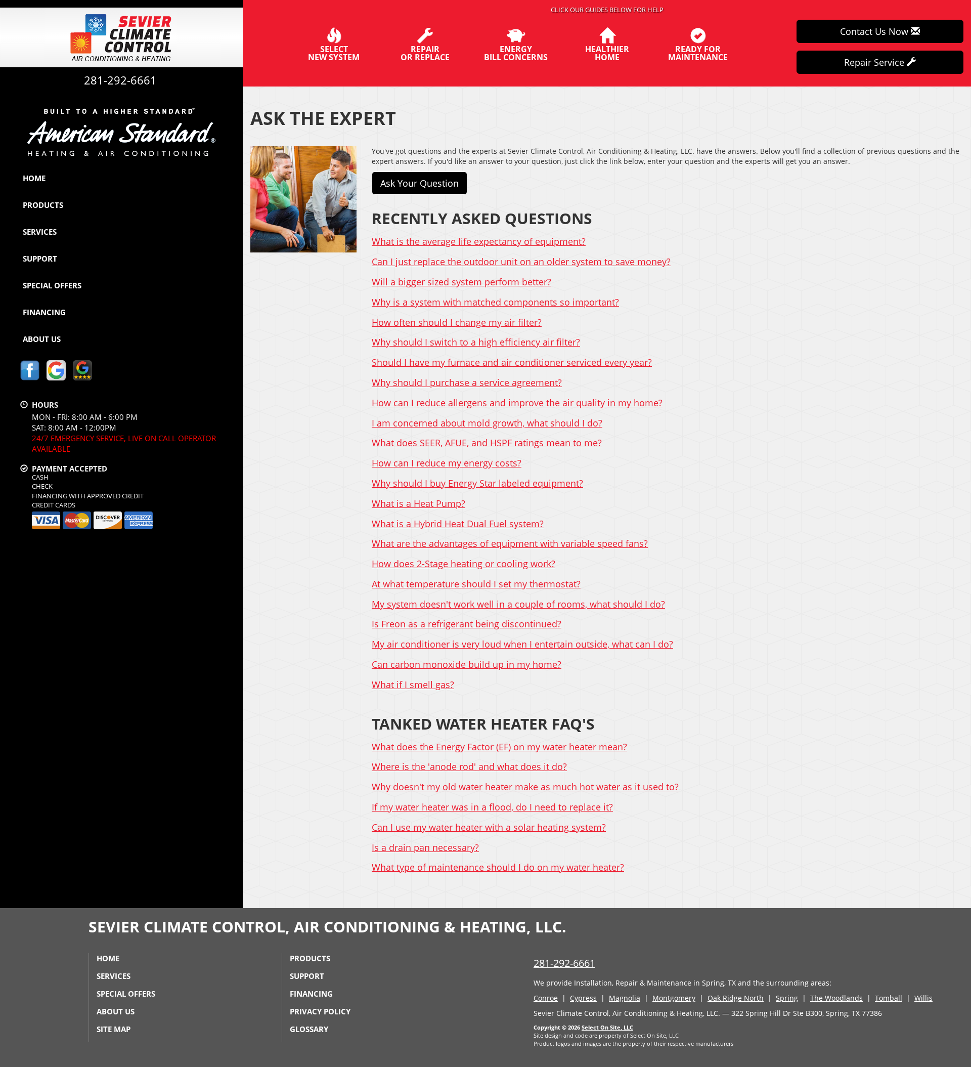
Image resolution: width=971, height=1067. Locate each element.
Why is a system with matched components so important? (495, 302)
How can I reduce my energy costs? (446, 463)
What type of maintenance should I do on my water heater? (498, 867)
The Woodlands (836, 998)
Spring (787, 998)
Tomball (888, 998)
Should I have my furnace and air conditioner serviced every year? (512, 362)
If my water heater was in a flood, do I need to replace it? (492, 807)
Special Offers (52, 285)
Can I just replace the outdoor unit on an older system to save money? (521, 261)
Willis (923, 998)
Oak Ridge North (736, 998)
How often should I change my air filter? (457, 322)
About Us (42, 339)
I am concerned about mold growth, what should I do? (487, 423)
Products (43, 205)
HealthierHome (607, 52)
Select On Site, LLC (607, 1027)
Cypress (583, 998)
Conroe (546, 998)
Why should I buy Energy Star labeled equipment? (477, 483)
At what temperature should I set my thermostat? (476, 584)
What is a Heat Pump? (418, 503)
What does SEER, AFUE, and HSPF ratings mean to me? (487, 443)
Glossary (309, 1029)
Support (40, 258)
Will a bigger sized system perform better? (461, 282)
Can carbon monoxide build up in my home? (466, 664)
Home (34, 178)
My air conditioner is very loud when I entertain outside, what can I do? (522, 644)
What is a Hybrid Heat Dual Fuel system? (458, 524)
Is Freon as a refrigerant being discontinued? (466, 624)
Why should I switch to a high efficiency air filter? (476, 342)
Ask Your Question (419, 183)
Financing (44, 312)
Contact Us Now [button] (875, 31)
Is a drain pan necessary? (425, 847)
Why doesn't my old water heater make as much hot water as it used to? (525, 787)
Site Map (113, 1029)
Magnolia (624, 998)
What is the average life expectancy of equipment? (479, 241)
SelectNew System (334, 52)
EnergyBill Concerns (516, 52)
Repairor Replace (425, 52)
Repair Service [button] (875, 62)
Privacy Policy (320, 1011)
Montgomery (673, 998)
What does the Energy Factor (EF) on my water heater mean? (499, 747)
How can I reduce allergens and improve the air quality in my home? (517, 403)
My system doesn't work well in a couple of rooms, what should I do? (518, 604)
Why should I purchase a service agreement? (467, 382)
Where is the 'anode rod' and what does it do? (469, 766)
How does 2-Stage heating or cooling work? (463, 564)
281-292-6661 (564, 963)
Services (40, 232)
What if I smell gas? (413, 684)
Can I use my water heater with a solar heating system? (489, 827)
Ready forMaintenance (698, 52)
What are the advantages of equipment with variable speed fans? (510, 543)
